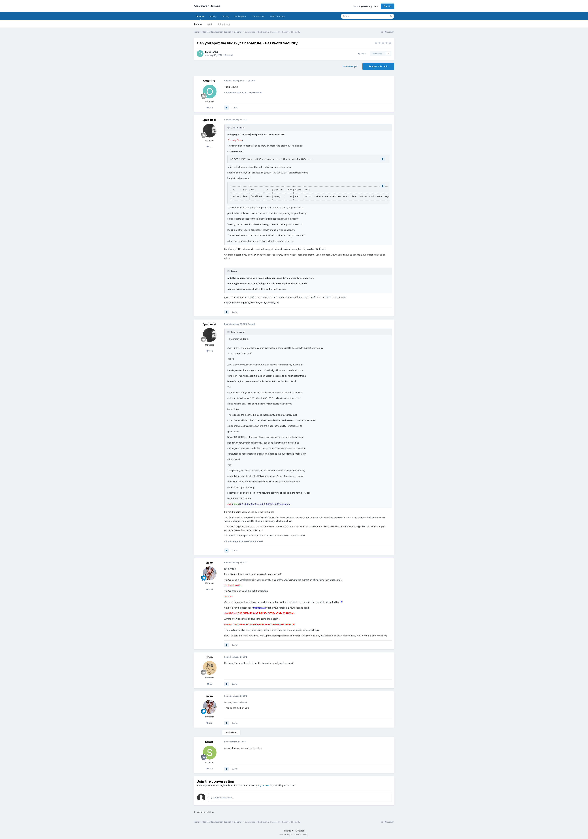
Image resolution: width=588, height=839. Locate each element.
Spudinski (209, 119)
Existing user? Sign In (365, 6)
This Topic (378, 16)
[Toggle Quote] (228, 127)
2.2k (210, 589)
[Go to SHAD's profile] (210, 753)
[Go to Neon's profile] (210, 668)
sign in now (263, 785)
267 (211, 768)
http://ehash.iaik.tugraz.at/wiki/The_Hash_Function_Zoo (251, 302)
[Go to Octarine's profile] (200, 53)
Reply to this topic (378, 66)
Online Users (223, 24)
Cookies (300, 830)
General (229, 55)
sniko (209, 562)
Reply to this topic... (223, 797)
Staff (209, 24)
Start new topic (349, 66)
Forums (198, 24)
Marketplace (241, 16)
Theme (288, 830)
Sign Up (387, 6)
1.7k (211, 146)
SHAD (209, 741)
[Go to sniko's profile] (210, 573)
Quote (234, 107)
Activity (212, 16)
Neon (209, 657)
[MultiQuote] (226, 107)
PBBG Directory (277, 16)
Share (363, 53)
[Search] (391, 16)
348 (211, 107)
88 (210, 684)
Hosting (225, 16)
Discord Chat (258, 16)
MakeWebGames (207, 6)
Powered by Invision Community (294, 834)
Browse (200, 16)
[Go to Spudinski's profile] (210, 130)
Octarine (213, 52)
